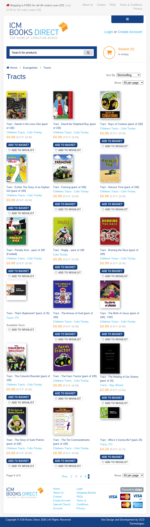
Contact (101, 5)
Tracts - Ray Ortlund (111, 385)
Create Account (130, 32)
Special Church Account (61, 506)
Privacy (138, 8)
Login (108, 32)
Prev (65, 476)
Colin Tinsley (60, 254)
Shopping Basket (86, 492)
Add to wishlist (22, 150)
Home (56, 489)
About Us (87, 5)
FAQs (113, 5)
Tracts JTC (12, 317)
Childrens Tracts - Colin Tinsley (24, 132)
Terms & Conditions (131, 5)
